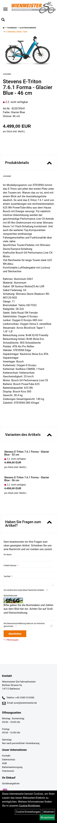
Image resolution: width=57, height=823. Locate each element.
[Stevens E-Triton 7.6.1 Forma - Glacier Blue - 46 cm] (27, 50)
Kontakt (6, 755)
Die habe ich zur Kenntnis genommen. (24, 624)
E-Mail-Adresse (10, 565)
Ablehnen (48, 811)
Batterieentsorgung (12, 767)
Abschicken (14, 633)
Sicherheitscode (10, 595)
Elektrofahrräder (28, 28)
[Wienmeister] (34, 7)
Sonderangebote (11, 783)
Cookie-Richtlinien (29, 805)
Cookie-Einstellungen (28, 811)
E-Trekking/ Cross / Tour (16, 32)
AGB (4, 763)
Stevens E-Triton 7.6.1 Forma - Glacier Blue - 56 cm (26, 479)
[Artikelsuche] (3, 20)
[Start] (3, 28)
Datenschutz (8, 759)
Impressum (8, 770)
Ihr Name (7, 554)
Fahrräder (12, 28)
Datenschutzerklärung (16, 623)
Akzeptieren (47, 817)
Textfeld (7, 576)
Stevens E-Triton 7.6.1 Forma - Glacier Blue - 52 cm (26, 453)
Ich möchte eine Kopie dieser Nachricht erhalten (24, 590)
